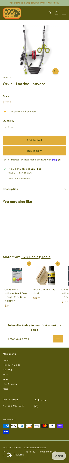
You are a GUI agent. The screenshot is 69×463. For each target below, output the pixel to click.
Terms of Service (47, 451)
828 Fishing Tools (35, 257)
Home (6, 77)
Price (6, 96)
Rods (5, 374)
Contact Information (35, 447)
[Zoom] (55, 71)
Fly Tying (7, 369)
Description (10, 189)
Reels (6, 379)
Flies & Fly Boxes (11, 364)
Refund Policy (28, 451)
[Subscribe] (58, 339)
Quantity (8, 120)
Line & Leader (10, 384)
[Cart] (57, 13)
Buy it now (34, 150)
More (5, 388)
